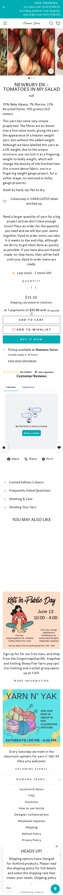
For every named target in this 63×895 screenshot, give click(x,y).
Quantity (31, 281)
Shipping (16, 302)
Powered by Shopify (31, 891)
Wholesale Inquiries (31, 821)
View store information (22, 361)
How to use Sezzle (31, 808)
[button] (31, 312)
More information (31, 680)
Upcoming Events (31, 769)
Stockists (31, 802)
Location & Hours (31, 789)
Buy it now (31, 339)
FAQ (31, 796)
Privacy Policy (31, 840)
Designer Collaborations (31, 815)
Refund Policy (31, 834)
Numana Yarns (30, 779)
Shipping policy (45, 878)
